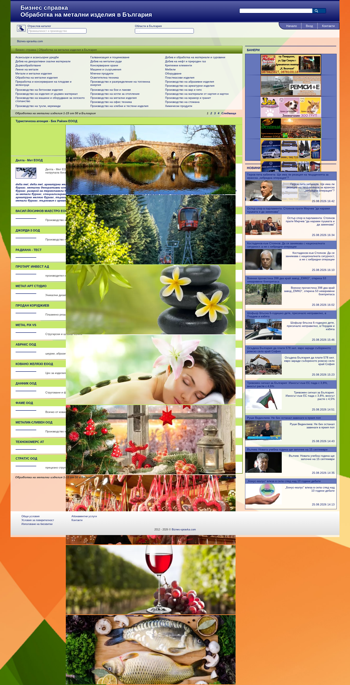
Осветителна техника (104, 77)
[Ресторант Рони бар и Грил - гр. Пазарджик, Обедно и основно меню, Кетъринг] (290, 73)
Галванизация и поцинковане (109, 57)
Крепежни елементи (178, 65)
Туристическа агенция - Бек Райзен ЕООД (46, 121)
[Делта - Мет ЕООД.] (26, 177)
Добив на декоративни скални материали (42, 61)
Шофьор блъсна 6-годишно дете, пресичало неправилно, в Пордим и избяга (311, 326)
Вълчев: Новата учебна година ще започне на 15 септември (287, 449)
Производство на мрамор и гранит (188, 97)
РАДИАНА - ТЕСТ (29, 250)
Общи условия (30, 516)
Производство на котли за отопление (115, 93)
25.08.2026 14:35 (323, 472)
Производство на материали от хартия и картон (197, 93)
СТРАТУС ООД (26, 458)
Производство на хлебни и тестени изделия (119, 106)
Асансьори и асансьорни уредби (37, 57)
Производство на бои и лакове (110, 89)
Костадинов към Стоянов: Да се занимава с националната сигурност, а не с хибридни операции (286, 245)
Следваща (228, 113)
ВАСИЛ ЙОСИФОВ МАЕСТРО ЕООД (43, 211)
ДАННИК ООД (26, 383)
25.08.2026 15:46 (323, 339)
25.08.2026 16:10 (323, 269)
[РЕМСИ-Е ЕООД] (290, 94)
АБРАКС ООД (26, 344)
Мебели (170, 69)
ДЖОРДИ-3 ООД (28, 230)
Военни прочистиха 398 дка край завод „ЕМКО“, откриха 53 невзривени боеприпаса (309, 291)
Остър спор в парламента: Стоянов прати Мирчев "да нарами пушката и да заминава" (310, 221)
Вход (309, 26)
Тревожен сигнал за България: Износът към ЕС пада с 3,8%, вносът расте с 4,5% (310, 396)
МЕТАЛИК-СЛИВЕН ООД (34, 422)
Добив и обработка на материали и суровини (195, 57)
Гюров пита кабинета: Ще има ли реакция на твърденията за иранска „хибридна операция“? (288, 176)
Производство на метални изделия (113, 97)
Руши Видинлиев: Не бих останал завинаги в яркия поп (284, 417)
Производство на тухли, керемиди (38, 106)
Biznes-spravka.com (184, 529)
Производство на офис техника (111, 101)
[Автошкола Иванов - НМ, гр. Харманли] (290, 158)
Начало (291, 26)
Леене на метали (26, 69)
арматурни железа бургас (63, 184)
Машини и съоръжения (105, 69)
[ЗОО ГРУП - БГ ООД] (290, 116)
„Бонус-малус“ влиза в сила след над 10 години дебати (284, 481)
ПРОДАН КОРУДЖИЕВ (32, 305)
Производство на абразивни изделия (189, 81)
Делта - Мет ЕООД (29, 160)
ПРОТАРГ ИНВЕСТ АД (32, 266)
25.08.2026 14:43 (323, 441)
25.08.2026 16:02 (323, 304)
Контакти (328, 26)
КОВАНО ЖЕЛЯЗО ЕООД (34, 364)
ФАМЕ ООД (24, 403)
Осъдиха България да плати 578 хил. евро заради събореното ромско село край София (309, 361)
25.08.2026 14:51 (323, 409)
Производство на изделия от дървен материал (46, 93)
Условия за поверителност (37, 520)
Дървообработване (28, 65)
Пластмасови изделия (179, 77)
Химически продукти (178, 106)
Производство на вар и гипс (183, 89)
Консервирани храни (104, 65)
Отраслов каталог (39, 26)
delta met (22, 184)
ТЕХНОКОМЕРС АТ (30, 442)
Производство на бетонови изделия (39, 89)
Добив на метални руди (106, 61)
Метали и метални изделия (33, 73)
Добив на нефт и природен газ (185, 61)
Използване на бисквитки (36, 524)
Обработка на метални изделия (36, 77)
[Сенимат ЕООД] (290, 137)
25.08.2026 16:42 (323, 201)
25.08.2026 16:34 (323, 235)
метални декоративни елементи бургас (56, 187)
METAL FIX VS (26, 325)
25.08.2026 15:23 (323, 374)
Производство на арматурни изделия (189, 85)
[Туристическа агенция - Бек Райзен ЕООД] (151, 193)
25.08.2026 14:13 (323, 504)
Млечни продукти (101, 73)
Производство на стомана (182, 101)
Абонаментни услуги (84, 516)
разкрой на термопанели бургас (51, 190)
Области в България (148, 26)
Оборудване (173, 73)
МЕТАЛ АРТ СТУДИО (31, 286)
